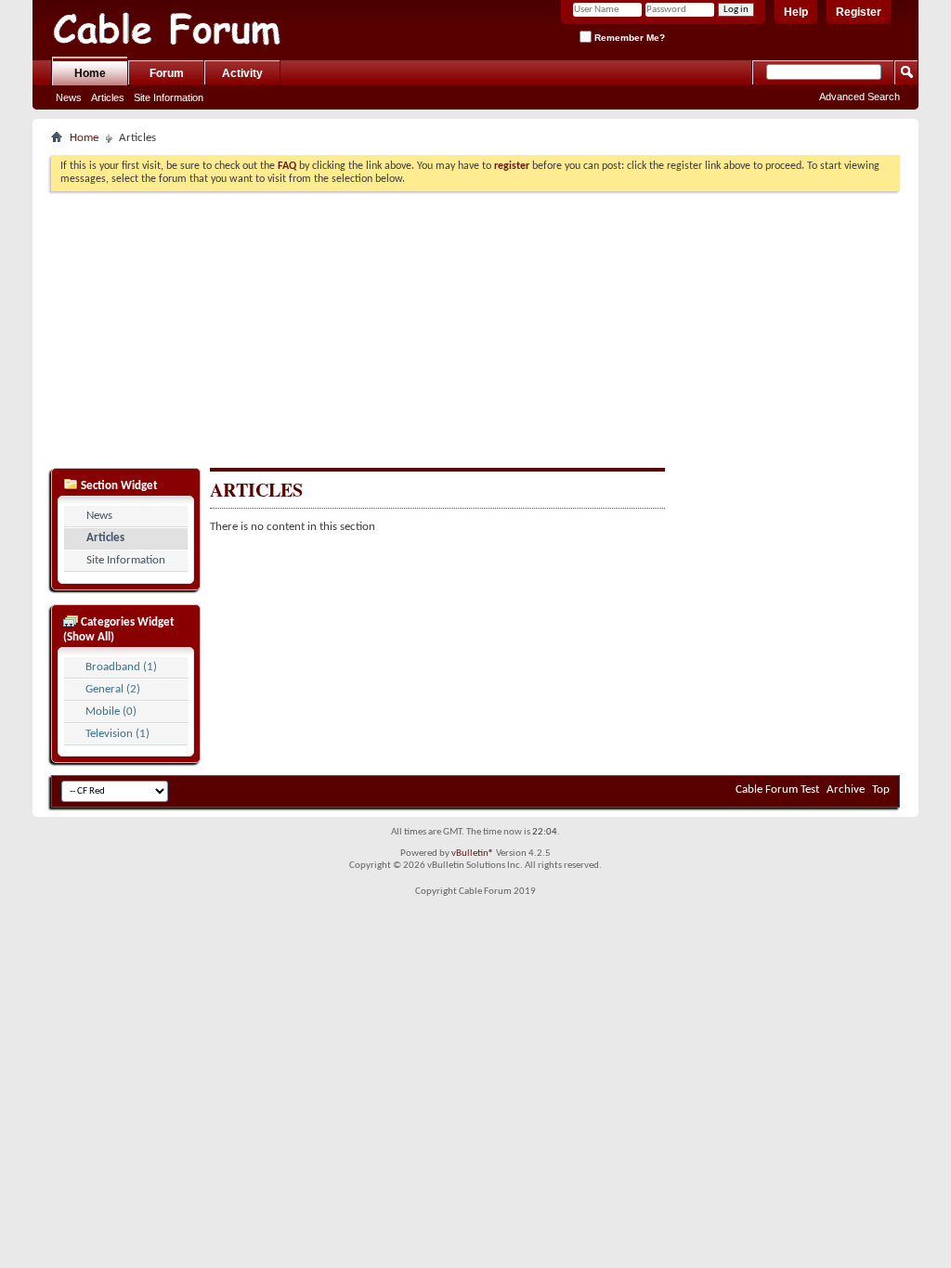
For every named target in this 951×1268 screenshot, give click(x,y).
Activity (242, 73)
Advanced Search (859, 96)
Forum (167, 73)
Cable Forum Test (777, 789)
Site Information (168, 97)
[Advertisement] (475, 328)
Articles (107, 97)
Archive (846, 789)
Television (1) (117, 734)
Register (858, 12)
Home (90, 73)
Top (881, 789)
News (69, 97)
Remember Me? (628, 37)
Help (796, 12)
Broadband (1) (121, 667)
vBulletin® (472, 853)
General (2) (112, 689)
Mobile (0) (111, 711)
